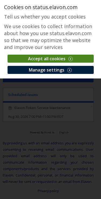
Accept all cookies (47, 59)
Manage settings (47, 70)
